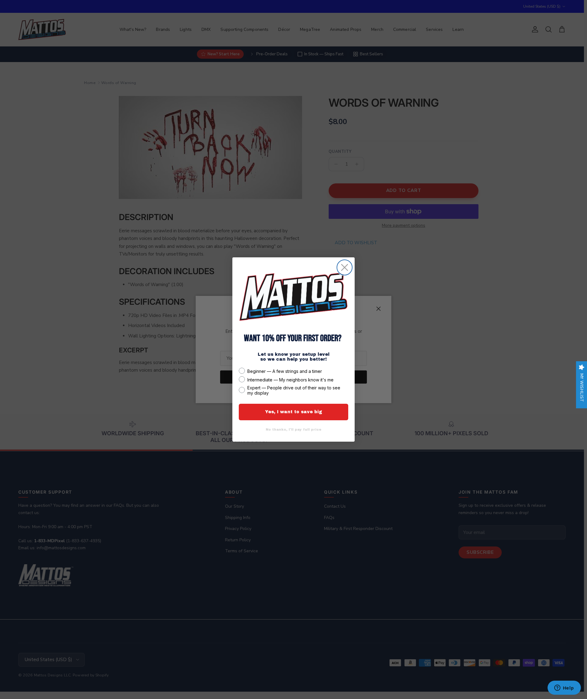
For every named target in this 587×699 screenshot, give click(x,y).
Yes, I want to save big (293, 412)
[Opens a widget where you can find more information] (564, 688)
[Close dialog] (344, 267)
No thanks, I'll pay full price (293, 429)
